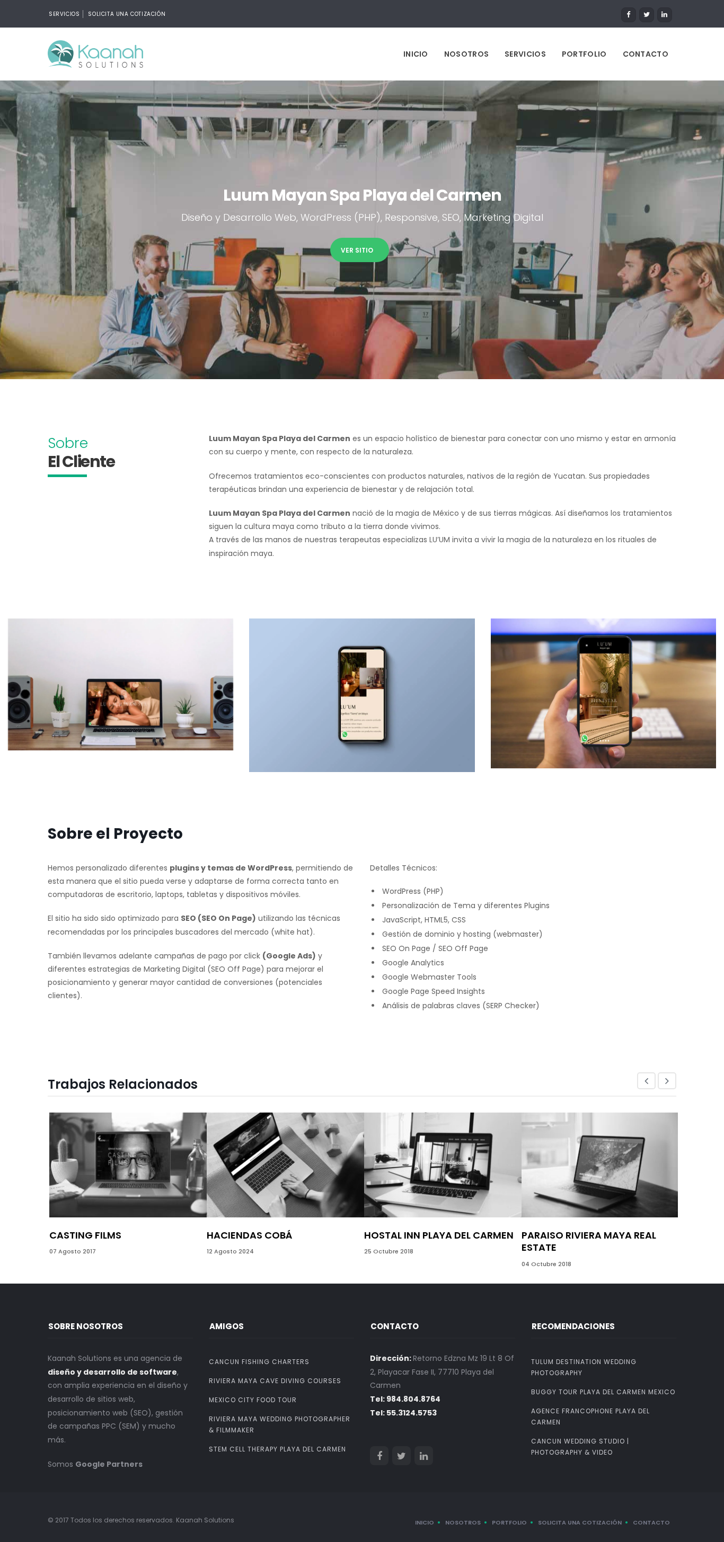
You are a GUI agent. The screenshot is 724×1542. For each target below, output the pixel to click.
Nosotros (466, 54)
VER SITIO (357, 250)
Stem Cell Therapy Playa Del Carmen (277, 1449)
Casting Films (85, 1235)
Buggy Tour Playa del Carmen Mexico (603, 1391)
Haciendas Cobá (249, 1235)
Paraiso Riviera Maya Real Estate (589, 1241)
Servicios (525, 54)
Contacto (645, 54)
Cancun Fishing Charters (259, 1361)
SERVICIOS (64, 14)
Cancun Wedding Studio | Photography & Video (580, 1447)
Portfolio (584, 54)
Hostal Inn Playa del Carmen (439, 1235)
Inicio (415, 54)
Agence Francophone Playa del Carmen (590, 1416)
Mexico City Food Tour (253, 1399)
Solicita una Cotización (126, 14)
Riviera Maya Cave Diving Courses (275, 1380)
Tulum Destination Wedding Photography (584, 1367)
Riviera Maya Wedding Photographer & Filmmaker (279, 1424)
